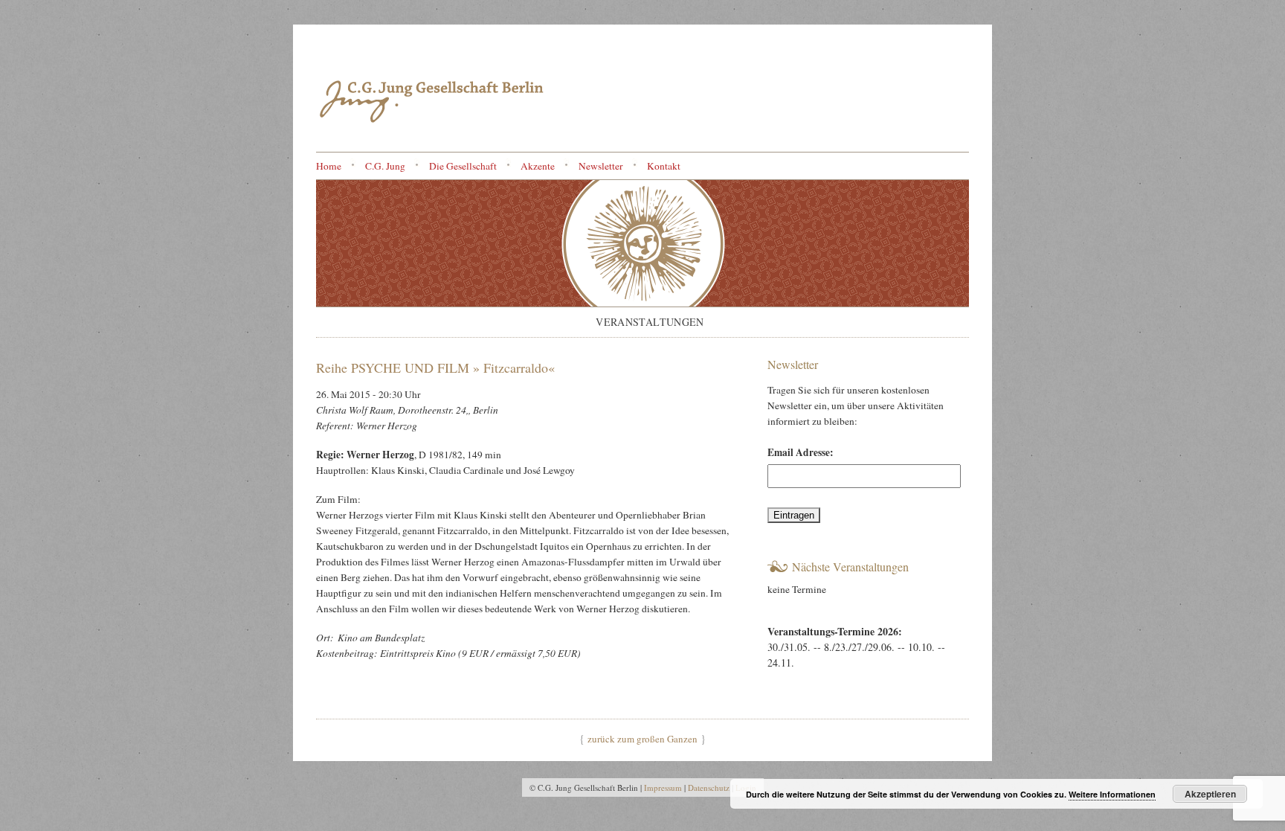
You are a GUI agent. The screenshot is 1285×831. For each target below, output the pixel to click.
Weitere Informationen (1112, 794)
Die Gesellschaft (463, 166)
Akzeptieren (1210, 793)
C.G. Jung (385, 166)
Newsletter (601, 166)
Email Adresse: (800, 452)
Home (328, 166)
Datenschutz (709, 787)
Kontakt (663, 166)
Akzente (538, 166)
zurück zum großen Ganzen (642, 738)
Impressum (663, 787)
